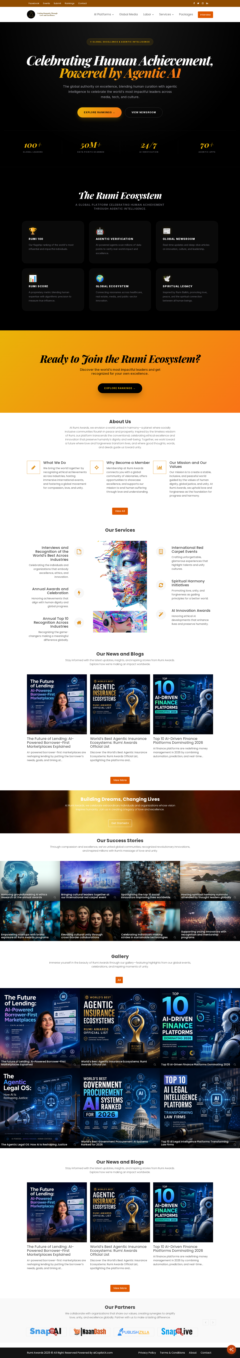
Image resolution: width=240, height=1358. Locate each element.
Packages (186, 14)
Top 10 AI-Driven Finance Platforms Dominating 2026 (178, 740)
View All (120, 511)
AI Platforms (102, 14)
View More (120, 780)
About (193, 1353)
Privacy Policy (147, 1353)
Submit (57, 3)
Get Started (119, 823)
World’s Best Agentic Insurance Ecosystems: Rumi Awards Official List (118, 742)
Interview (205, 14)
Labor (147, 14)
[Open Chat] (231, 1349)
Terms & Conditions (172, 1353)
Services (165, 14)
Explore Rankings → (99, 112)
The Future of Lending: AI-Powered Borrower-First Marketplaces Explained (50, 742)
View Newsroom (144, 112)
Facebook (34, 3)
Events (46, 3)
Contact (82, 3)
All (119, 980)
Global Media (128, 14)
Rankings (69, 3)
